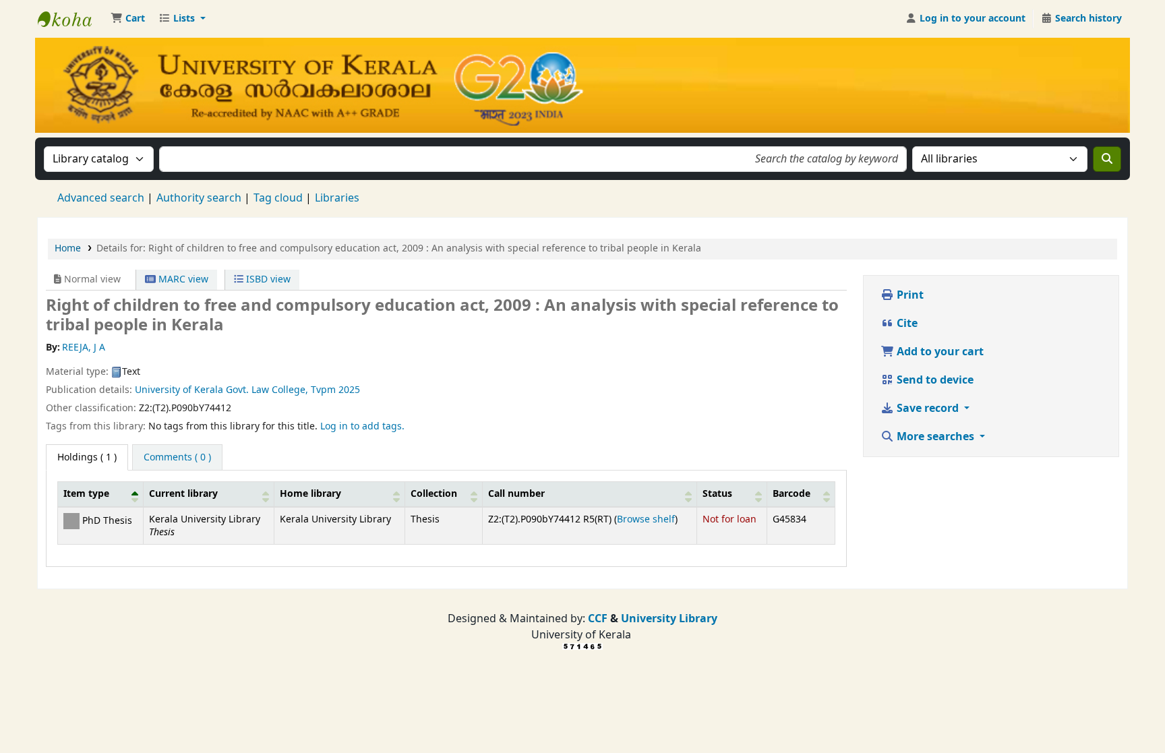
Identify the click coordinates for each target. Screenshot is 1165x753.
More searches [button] (935, 437)
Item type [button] (86, 494)
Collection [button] (434, 494)
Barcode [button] (791, 494)
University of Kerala (179, 390)
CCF (596, 619)
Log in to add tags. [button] (362, 426)
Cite (906, 323)
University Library (669, 619)
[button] (127, 19)
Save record (927, 408)
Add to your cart (939, 352)
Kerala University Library (71, 18)
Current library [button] (183, 494)
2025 (349, 390)
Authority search (198, 198)
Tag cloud (278, 198)
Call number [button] (516, 494)
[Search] (1107, 159)
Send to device (934, 380)
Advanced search (100, 198)
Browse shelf (646, 519)
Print (909, 295)
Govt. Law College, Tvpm (281, 390)
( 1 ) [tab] (87, 457)
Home (68, 248)
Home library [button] (310, 494)
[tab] (177, 457)
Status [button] (717, 494)
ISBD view (267, 279)
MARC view (182, 279)
